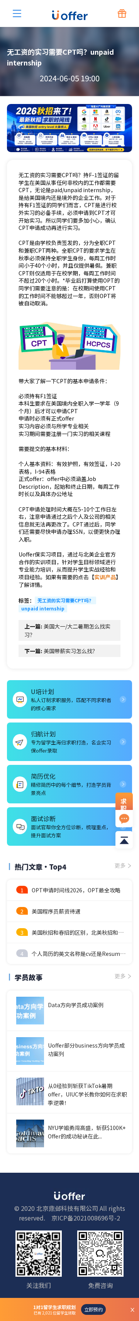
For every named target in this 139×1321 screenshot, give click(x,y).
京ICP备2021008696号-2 (85, 1217)
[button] (103, 145)
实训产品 (105, 577)
